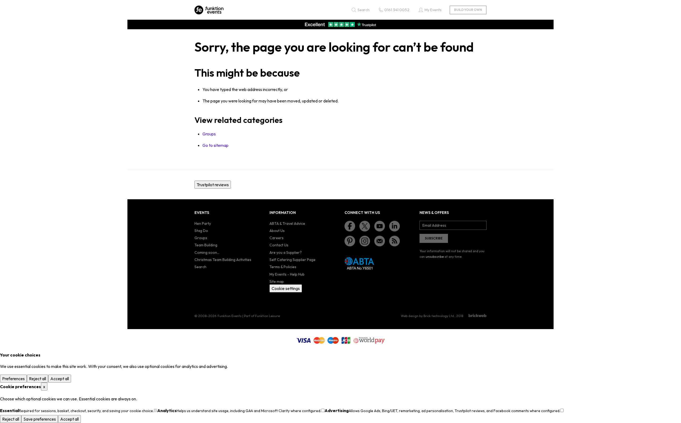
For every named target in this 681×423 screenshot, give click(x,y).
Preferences (13, 378)
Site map (276, 281)
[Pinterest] (349, 241)
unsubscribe (435, 257)
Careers (276, 237)
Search (200, 266)
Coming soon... (206, 252)
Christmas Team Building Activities (222, 259)
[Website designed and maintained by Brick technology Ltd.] (477, 315)
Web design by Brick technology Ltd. (428, 316)
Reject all (37, 378)
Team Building (205, 245)
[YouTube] (379, 226)
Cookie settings (286, 288)
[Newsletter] (379, 241)
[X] (364, 226)
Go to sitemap (215, 145)
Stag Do (201, 230)
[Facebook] (349, 226)
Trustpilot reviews (213, 184)
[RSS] (394, 241)
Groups (209, 133)
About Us (277, 230)
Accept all (59, 378)
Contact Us (278, 245)
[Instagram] (364, 241)
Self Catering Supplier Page (292, 259)
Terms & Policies (282, 266)
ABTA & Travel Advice (287, 223)
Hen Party (202, 223)
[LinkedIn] (394, 226)
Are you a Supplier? (285, 252)
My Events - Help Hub (287, 274)
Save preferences (39, 419)
